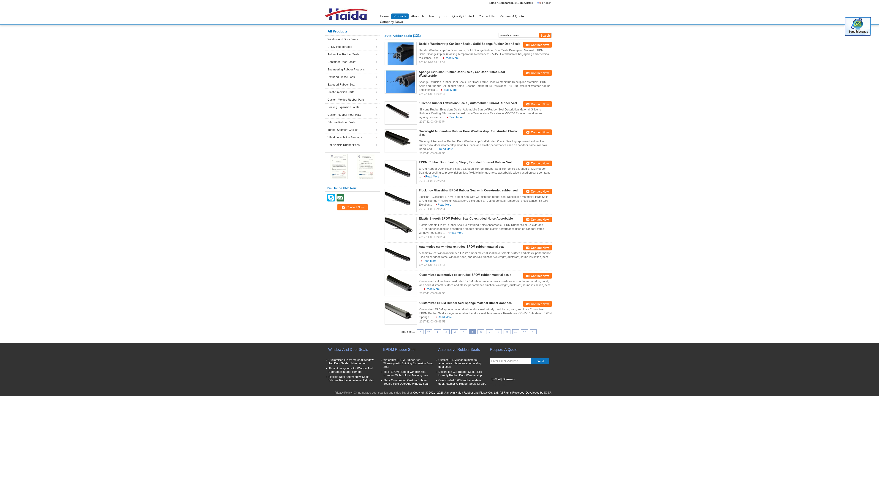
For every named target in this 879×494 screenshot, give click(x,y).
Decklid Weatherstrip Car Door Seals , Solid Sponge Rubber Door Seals (469, 44)
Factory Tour (438, 16)
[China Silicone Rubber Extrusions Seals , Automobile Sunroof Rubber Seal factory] (401, 113)
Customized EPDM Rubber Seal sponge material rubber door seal (466, 303)
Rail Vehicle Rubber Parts (344, 145)
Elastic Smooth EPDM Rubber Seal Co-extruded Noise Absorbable (466, 218)
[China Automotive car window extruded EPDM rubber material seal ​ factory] (401, 256)
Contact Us (487, 16)
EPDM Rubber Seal (340, 46)
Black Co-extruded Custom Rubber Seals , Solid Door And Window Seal (406, 382)
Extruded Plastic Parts (341, 77)
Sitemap (509, 379)
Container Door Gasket (342, 62)
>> (524, 331)
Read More (452, 58)
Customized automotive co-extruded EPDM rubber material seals (465, 275)
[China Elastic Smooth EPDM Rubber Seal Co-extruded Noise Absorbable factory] (401, 228)
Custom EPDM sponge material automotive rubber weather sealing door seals (460, 363)
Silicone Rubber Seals (341, 122)
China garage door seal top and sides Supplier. (383, 392)
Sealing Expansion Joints (343, 107)
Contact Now (540, 45)
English (546, 3)
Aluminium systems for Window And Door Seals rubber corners (350, 370)
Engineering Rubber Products (346, 69)
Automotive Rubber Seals (343, 54)
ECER (548, 392)
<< (428, 331)
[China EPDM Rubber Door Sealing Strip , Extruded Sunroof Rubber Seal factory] (401, 172)
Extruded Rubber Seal (341, 84)
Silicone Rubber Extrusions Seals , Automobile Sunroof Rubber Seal (468, 103)
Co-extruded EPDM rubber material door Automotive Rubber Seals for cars (462, 382)
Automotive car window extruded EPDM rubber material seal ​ (462, 246)
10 (515, 331)
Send (540, 361)
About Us (417, 16)
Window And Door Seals (343, 39)
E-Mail (496, 379)
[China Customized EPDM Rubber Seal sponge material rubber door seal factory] (401, 313)
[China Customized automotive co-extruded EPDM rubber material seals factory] (401, 284)
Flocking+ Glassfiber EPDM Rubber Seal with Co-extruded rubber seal (468, 190)
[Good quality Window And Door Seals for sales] (339, 166)
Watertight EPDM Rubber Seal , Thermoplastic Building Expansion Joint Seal (408, 363)
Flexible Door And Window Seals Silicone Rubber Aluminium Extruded (351, 378)
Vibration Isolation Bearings (345, 137)
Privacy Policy (343, 392)
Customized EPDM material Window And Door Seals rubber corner (351, 361)
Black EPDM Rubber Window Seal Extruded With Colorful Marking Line (405, 373)
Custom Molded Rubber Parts (346, 99)
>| (533, 331)
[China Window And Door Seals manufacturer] (347, 15)
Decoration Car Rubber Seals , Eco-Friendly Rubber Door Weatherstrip (460, 373)
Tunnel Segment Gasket (343, 130)
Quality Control (463, 16)
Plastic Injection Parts (341, 92)
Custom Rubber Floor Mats (344, 114)
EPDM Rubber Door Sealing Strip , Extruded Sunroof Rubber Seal (465, 162)
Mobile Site (500, 385)
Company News (391, 22)
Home (384, 16)
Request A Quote (511, 16)
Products (399, 16)
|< (420, 331)
